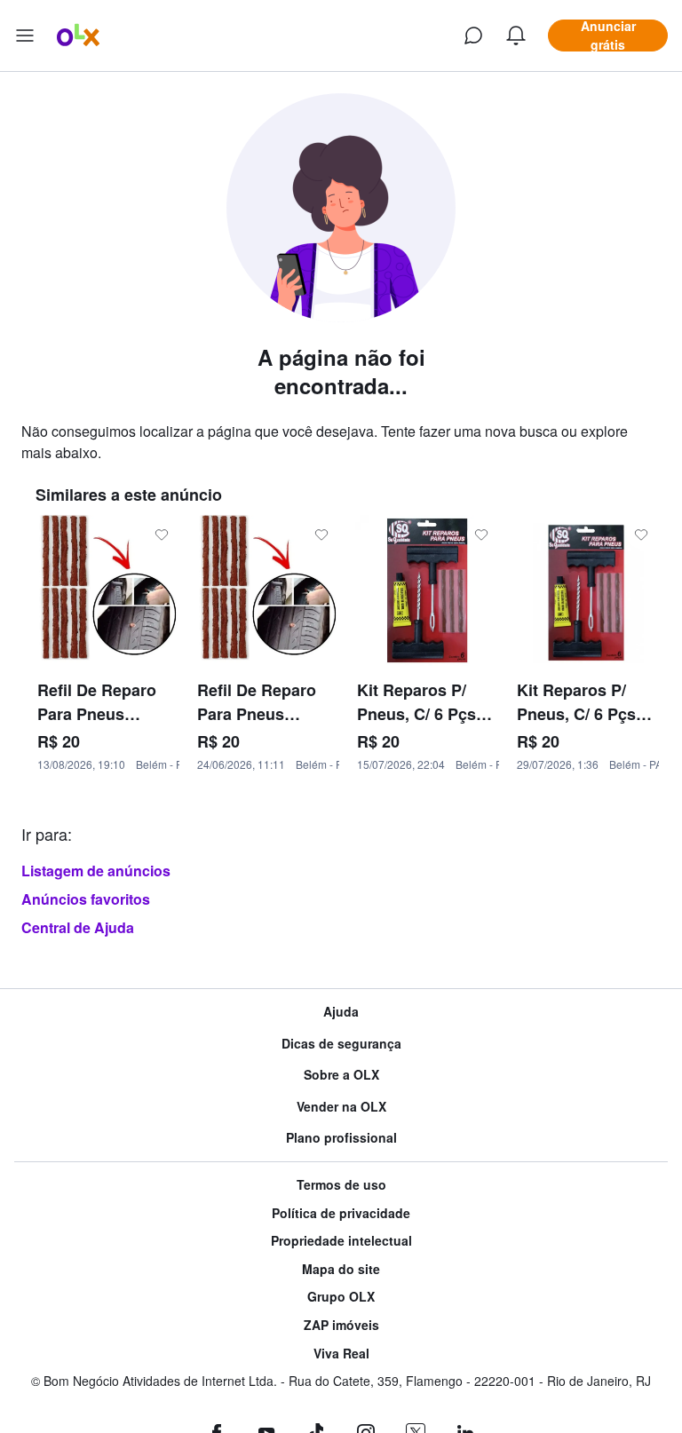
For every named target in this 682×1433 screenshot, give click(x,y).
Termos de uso (341, 1184)
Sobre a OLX (341, 1074)
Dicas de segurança (341, 1043)
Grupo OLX (341, 1296)
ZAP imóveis (341, 1325)
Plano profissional (341, 1137)
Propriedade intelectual (341, 1240)
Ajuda (341, 1011)
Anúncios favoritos (85, 899)
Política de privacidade (341, 1213)
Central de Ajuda (77, 927)
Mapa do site (341, 1269)
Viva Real (341, 1353)
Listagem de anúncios (95, 870)
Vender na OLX (341, 1106)
